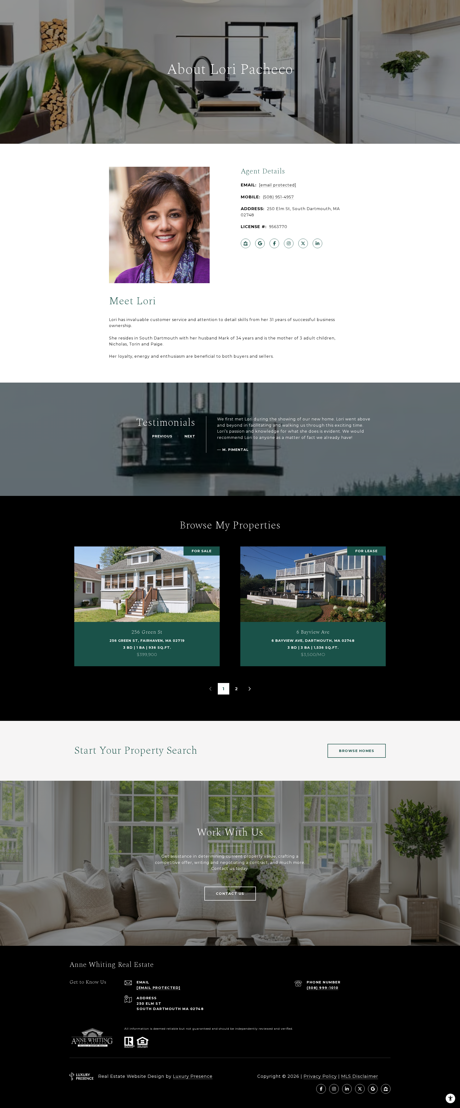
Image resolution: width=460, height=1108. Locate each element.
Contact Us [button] (230, 893)
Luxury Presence (193, 1076)
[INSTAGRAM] (288, 243)
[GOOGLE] (260, 243)
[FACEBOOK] (274, 243)
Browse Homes (356, 751)
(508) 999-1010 (322, 988)
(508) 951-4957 (278, 197)
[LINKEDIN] (317, 243)
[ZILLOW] (245, 243)
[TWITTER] (303, 243)
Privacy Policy (320, 1076)
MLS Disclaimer (359, 1076)
